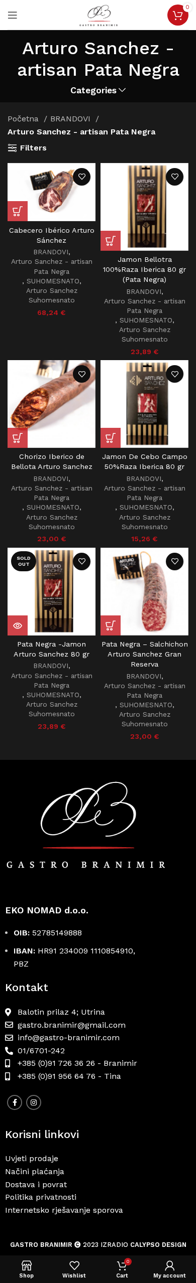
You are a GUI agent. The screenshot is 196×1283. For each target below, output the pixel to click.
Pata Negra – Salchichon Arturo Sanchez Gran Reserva (145, 654)
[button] (18, 211)
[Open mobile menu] (13, 15)
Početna (24, 118)
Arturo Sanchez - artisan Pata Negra (51, 266)
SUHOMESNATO (53, 281)
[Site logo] (98, 14)
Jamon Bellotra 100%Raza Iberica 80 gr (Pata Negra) (144, 269)
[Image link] (98, 832)
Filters (33, 147)
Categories (93, 90)
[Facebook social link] (14, 1102)
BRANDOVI (71, 118)
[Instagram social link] (33, 1102)
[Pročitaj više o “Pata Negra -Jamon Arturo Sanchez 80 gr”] (18, 625)
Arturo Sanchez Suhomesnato (51, 295)
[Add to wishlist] (81, 177)
